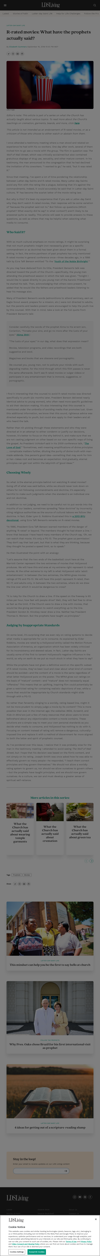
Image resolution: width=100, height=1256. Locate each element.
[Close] (96, 1219)
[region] (50, 1235)
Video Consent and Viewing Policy (26, 1244)
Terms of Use (71, 1242)
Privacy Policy (86, 1242)
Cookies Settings (17, 1252)
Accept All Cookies (37, 1252)
